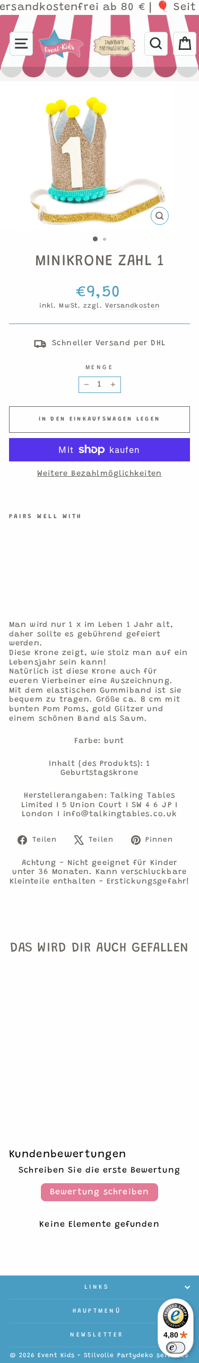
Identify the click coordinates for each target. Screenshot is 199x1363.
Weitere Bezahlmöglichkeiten (99, 474)
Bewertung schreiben (100, 1192)
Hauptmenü (97, 1311)
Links (97, 1287)
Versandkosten (132, 306)
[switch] (175, 1347)
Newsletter (96, 1335)
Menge (99, 367)
